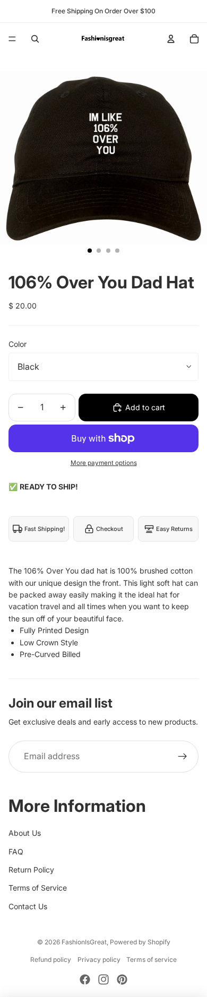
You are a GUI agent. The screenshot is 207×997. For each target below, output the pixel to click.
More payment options (104, 463)
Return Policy (31, 869)
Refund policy (50, 959)
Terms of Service (37, 887)
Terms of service (151, 959)
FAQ (15, 851)
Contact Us (27, 906)
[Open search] (35, 39)
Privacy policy (98, 959)
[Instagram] (103, 979)
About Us (24, 832)
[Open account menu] (171, 39)
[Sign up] (182, 756)
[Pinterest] (122, 979)
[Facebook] (85, 979)
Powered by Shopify (140, 942)
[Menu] (12, 39)
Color (17, 343)
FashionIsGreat (84, 942)
